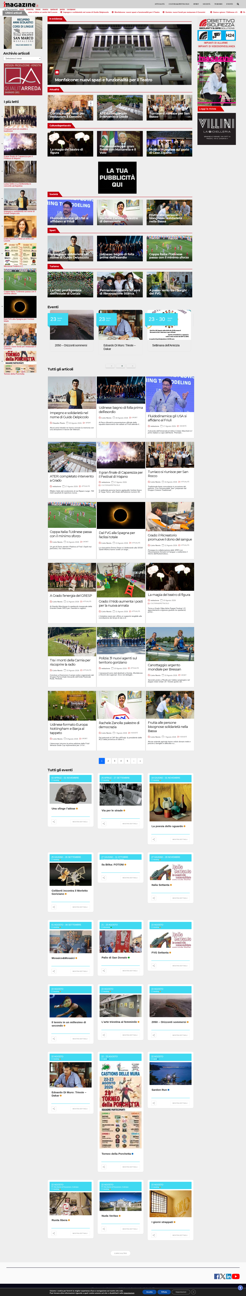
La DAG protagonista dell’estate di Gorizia (65, 291)
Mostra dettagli (80, 822)
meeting (56, 780)
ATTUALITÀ (160, 4)
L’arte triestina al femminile (119, 1021)
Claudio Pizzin (59, 423)
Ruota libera (62, 345)
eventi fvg (29, 9)
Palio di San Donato (114, 957)
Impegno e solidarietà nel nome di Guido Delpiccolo (69, 255)
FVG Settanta (160, 952)
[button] (238, 4)
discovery (106, 927)
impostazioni (129, 1293)
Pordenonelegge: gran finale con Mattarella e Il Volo (118, 149)
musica (45, 9)
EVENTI (229, 4)
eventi (21, 9)
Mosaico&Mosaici (63, 958)
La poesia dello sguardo (167, 826)
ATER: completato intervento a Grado (114, 115)
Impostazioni (181, 1292)
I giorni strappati (161, 345)
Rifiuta (164, 1292)
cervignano (71, 9)
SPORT (196, 4)
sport (105, 1059)
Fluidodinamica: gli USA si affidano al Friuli (69, 219)
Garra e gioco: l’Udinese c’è (80, 79)
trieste (38, 9)
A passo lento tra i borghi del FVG (168, 291)
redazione (155, 426)
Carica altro (120, 1253)
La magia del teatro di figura (66, 151)
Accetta (149, 1292)
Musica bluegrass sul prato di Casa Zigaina (169, 151)
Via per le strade (112, 810)
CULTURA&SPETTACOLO (179, 4)
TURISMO (218, 4)
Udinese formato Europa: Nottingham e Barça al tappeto (69, 729)
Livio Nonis (106, 418)
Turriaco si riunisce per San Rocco (169, 115)
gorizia (62, 9)
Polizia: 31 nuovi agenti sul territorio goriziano (118, 660)
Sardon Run (159, 1089)
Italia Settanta (160, 884)
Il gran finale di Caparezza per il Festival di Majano (121, 474)
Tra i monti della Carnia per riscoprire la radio (70, 662)
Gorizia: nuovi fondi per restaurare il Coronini (67, 115)
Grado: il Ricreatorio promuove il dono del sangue (170, 537)
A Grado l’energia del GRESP (71, 596)
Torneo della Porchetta (116, 1153)
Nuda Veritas (111, 345)
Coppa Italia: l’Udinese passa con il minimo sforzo (169, 255)
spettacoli (54, 9)
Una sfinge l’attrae (63, 808)
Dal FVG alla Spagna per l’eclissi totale (117, 535)
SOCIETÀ (206, 4)
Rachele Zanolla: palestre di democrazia (119, 219)
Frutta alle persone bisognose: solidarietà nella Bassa (165, 218)
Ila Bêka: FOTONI (113, 864)
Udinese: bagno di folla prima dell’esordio (117, 255)
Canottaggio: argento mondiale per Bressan (164, 667)
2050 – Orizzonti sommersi (169, 1022)
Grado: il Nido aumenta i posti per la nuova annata (121, 603)
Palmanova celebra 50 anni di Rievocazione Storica (120, 291)
